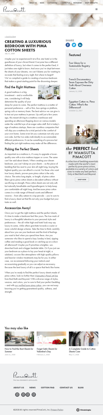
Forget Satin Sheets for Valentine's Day (47, 350)
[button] (97, 9)
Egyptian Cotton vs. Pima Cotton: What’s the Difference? (82, 104)
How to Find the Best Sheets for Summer (19, 350)
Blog (81, 387)
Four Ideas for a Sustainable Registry (79, 64)
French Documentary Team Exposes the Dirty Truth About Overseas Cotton (81, 84)
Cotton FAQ (52, 3)
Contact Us (65, 3)
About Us (33, 3)
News (42, 3)
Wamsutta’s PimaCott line (46, 275)
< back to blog (10, 36)
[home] (14, 8)
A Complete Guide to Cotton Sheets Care (82, 350)
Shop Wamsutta (91, 3)
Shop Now (82, 179)
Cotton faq (47, 387)
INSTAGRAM (77, 3)
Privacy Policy (57, 409)
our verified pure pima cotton (28, 285)
